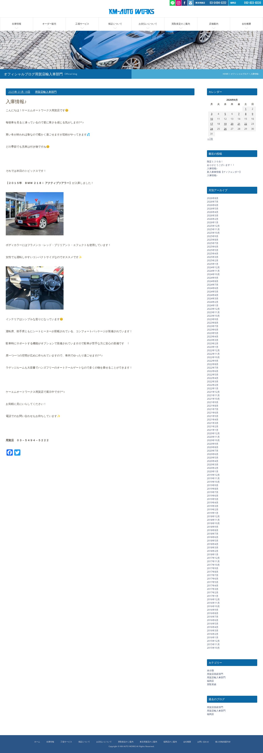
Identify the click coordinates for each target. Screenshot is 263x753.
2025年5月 (212, 250)
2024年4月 (212, 294)
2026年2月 (212, 218)
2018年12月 (213, 516)
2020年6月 (212, 454)
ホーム (37, 742)
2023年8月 (212, 322)
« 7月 (210, 138)
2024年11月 (213, 270)
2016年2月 (212, 633)
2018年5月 (212, 540)
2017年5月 (212, 582)
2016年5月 (212, 623)
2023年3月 (212, 339)
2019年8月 (212, 488)
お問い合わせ (203, 742)
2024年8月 (212, 281)
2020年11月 (213, 436)
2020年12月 (213, 433)
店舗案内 (213, 23)
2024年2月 (212, 301)
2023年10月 (213, 315)
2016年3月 (212, 630)
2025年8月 (212, 239)
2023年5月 (212, 333)
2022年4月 (212, 377)
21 (239, 123)
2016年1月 (212, 637)
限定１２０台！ (215, 161)
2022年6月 (212, 371)
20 (232, 123)
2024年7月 (212, 284)
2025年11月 (213, 229)
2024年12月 (213, 267)
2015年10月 (213, 647)
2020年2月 (212, 467)
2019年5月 (212, 499)
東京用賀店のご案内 (148, 742)
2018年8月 (212, 530)
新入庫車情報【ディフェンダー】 (224, 172)
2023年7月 (212, 326)
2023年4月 (212, 336)
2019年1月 (212, 512)
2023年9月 (212, 319)
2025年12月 (213, 225)
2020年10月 (213, 440)
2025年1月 (212, 263)
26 (225, 128)
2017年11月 (213, 561)
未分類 (210, 670)
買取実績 (211, 684)
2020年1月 (212, 471)
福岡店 (210, 680)
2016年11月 (213, 602)
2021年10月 (213, 398)
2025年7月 (212, 243)
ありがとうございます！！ (221, 165)
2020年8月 (212, 447)
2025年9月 (212, 236)
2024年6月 (212, 288)
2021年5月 (212, 416)
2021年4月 (212, 419)
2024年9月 (212, 277)
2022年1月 (212, 388)
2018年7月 (212, 533)
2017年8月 (212, 571)
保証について (115, 23)
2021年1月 (212, 429)
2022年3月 (212, 381)
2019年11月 (213, 478)
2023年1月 (212, 346)
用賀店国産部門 (215, 674)
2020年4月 (212, 460)
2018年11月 (213, 519)
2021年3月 (212, 422)
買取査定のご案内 (181, 23)
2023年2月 (212, 343)
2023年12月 (213, 308)
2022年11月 (213, 353)
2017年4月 (212, 585)
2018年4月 (212, 543)
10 (211, 118)
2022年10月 (213, 357)
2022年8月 (212, 364)
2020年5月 (212, 457)
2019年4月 (212, 502)
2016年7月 (212, 616)
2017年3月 (212, 588)
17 (211, 123)
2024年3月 (212, 298)
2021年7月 (212, 409)
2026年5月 (212, 208)
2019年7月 (212, 492)
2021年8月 (212, 405)
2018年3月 (212, 547)
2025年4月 (212, 253)
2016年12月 (213, 599)
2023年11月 (213, 312)
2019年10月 (213, 481)
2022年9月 (212, 360)
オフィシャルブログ (239, 74)
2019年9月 (212, 485)
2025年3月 (212, 256)
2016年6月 (212, 620)
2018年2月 (212, 550)
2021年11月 (213, 395)
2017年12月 (213, 557)
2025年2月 (212, 260)
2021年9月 (212, 402)
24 (211, 128)
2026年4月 (212, 211)
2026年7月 (212, 201)
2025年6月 (212, 246)
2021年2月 (212, 426)
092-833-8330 (252, 2)
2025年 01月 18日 (19, 92)
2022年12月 (213, 350)
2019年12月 (213, 474)
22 (245, 123)
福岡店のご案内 (170, 742)
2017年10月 (213, 564)
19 (225, 123)
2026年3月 (212, 215)
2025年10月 (213, 232)
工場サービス (82, 23)
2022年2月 (212, 384)
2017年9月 (212, 568)
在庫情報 (16, 23)
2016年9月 (212, 609)
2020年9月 (212, 443)
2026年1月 (212, 222)
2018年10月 (213, 523)
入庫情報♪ (212, 168)
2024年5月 (212, 291)
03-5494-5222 (218, 2)
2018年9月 (212, 526)
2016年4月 (212, 626)
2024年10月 (213, 274)
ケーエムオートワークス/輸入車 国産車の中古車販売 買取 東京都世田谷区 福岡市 (131, 11)
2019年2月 (212, 509)
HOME (226, 74)
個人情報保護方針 (223, 742)
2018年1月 (212, 554)
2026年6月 (212, 205)
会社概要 (246, 23)
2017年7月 (212, 575)
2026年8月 (212, 198)
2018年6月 (212, 537)
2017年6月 (212, 578)
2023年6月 (212, 329)
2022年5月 (212, 374)
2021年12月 (213, 391)
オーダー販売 (49, 23)
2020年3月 (212, 464)
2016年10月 (213, 606)
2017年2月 (212, 592)
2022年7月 (212, 367)
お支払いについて (148, 23)
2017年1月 (212, 595)
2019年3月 (212, 505)
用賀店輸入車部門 (46, 92)
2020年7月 (212, 450)
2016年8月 (212, 613)
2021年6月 (212, 412)
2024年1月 (212, 305)
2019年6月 (212, 495)
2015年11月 (213, 644)
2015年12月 (213, 640)
